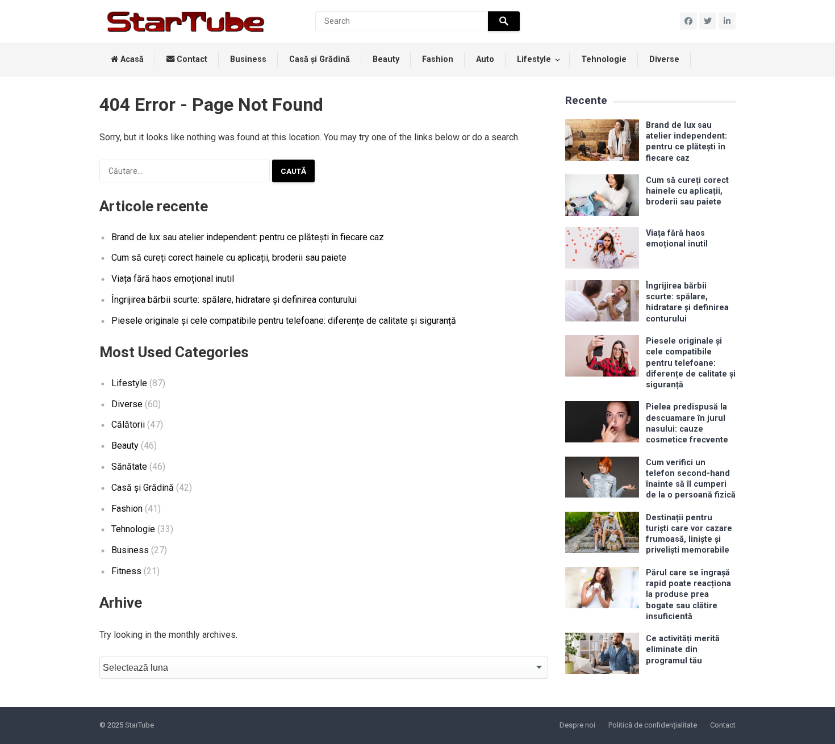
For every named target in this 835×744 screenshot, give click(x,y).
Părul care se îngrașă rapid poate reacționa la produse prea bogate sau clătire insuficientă (688, 594)
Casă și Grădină (319, 59)
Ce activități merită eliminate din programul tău (683, 650)
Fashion (437, 59)
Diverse (664, 59)
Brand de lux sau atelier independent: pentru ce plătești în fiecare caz (247, 237)
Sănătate (129, 466)
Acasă (131, 59)
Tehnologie (604, 59)
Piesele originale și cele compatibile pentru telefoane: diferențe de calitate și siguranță (283, 320)
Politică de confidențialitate (652, 725)
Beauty (386, 59)
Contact (190, 59)
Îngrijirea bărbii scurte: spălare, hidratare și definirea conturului (234, 299)
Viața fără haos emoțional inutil (172, 278)
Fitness (126, 571)
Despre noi (577, 725)
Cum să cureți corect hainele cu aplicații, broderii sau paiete (228, 257)
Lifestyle (534, 59)
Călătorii (128, 424)
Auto (485, 59)
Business (248, 59)
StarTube (139, 725)
